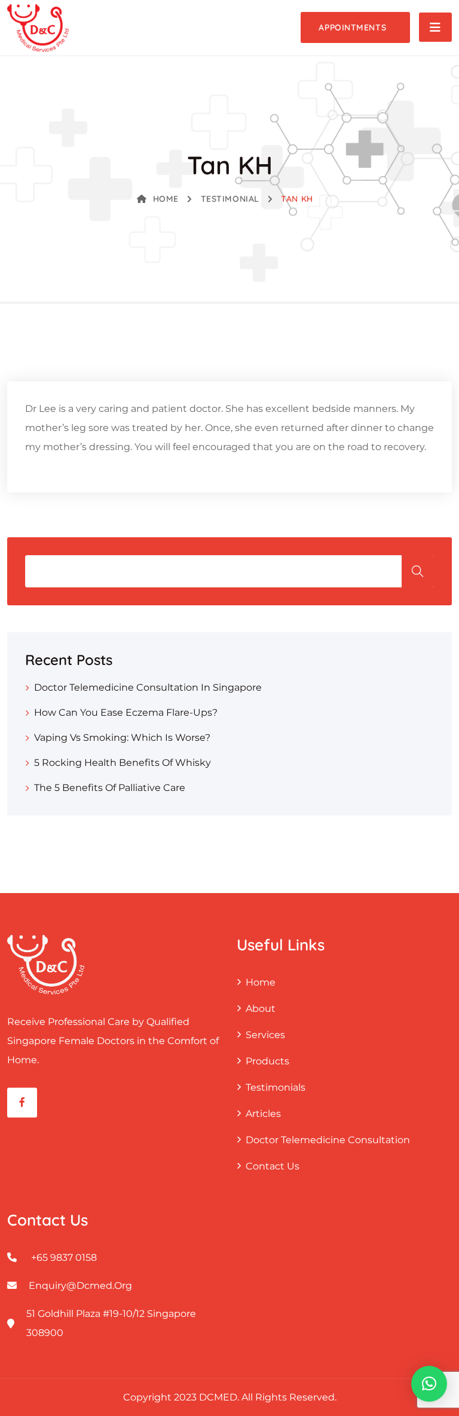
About (261, 1008)
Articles (263, 1113)
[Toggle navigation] (435, 27)
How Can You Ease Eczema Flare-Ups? (126, 712)
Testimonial (230, 198)
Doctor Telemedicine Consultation (328, 1140)
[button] (429, 1384)
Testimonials (275, 1087)
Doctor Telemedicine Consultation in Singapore (148, 687)
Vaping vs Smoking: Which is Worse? (122, 737)
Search (418, 571)
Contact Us (272, 1166)
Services (265, 1035)
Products (267, 1061)
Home (166, 198)
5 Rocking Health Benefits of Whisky (122, 762)
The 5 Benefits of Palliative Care (109, 787)
